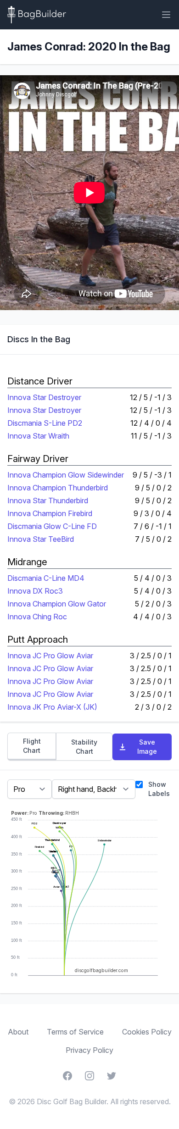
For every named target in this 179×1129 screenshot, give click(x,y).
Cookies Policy (147, 1031)
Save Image (147, 746)
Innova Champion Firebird (49, 513)
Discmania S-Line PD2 (44, 423)
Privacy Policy (89, 1050)
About (18, 1031)
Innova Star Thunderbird (47, 500)
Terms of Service (75, 1031)
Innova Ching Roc (37, 616)
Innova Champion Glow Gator (56, 603)
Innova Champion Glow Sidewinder (65, 474)
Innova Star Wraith (38, 435)
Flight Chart (32, 745)
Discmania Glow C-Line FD (52, 526)
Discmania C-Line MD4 (45, 578)
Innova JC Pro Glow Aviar (50, 655)
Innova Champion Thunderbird (57, 487)
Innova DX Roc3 (35, 590)
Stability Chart (84, 746)
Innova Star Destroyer (44, 397)
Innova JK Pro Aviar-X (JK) (52, 707)
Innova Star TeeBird (40, 539)
